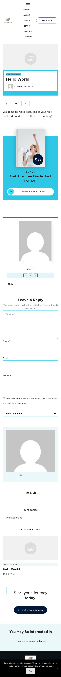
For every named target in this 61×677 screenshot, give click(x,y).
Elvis (19, 86)
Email (6, 358)
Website (7, 375)
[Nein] (57, 668)
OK (30, 671)
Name (6, 341)
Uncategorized (13, 74)
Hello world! (12, 569)
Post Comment (14, 413)
